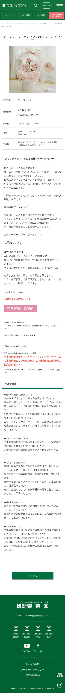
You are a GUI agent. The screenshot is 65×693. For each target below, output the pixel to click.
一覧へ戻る (32, 576)
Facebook (38, 651)
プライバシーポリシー (32, 669)
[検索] (35, 5)
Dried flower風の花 (27, 635)
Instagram (60, 685)
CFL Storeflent (49, 635)
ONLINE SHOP (59, 15)
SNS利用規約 (32, 675)
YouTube (27, 651)
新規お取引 (60, 674)
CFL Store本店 (38, 635)
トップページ (7, 23)
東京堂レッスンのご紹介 (25, 23)
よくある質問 (32, 664)
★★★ (33, 335)
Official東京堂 (16, 635)
